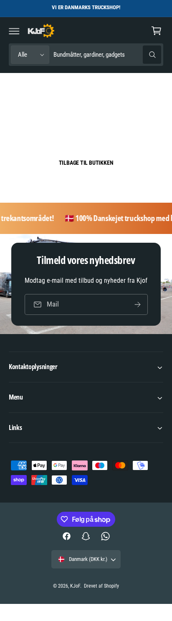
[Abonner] (137, 304)
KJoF (75, 586)
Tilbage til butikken (86, 162)
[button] (14, 30)
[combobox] (107, 54)
